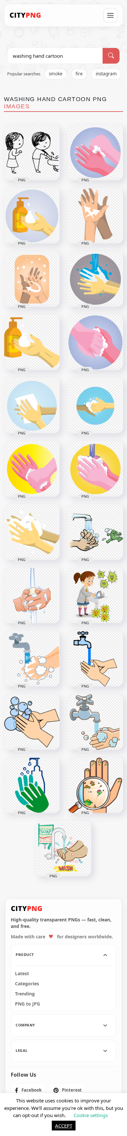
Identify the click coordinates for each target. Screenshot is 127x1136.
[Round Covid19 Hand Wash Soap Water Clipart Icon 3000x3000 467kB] (32, 469)
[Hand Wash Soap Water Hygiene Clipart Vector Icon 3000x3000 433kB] (32, 532)
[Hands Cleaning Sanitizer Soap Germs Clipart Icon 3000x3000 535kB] (95, 342)
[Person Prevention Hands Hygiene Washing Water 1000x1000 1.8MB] (95, 659)
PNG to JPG (27, 1004)
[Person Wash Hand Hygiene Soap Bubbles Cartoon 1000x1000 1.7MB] (32, 722)
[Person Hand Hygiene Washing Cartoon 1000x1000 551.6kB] (95, 722)
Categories (27, 984)
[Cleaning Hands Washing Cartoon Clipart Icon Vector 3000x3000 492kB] (32, 279)
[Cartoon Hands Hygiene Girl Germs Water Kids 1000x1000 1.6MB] (95, 595)
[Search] (111, 56)
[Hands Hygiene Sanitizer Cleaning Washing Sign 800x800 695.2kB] (32, 785)
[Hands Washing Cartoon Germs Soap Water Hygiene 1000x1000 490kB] (95, 532)
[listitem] (28, 1090)
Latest (22, 974)
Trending (25, 994)
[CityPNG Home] (25, 15)
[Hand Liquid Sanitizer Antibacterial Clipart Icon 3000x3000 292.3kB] (32, 342)
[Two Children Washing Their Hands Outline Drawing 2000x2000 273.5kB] (32, 152)
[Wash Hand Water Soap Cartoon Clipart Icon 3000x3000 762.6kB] (95, 279)
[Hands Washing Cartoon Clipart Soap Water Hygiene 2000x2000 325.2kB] (32, 595)
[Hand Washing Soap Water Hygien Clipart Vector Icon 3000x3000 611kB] (95, 469)
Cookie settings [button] (91, 1115)
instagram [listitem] (106, 74)
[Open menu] (110, 15)
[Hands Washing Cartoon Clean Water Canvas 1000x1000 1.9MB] (32, 659)
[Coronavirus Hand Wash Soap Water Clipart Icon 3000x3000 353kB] (95, 405)
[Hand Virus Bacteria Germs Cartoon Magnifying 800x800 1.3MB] (95, 785)
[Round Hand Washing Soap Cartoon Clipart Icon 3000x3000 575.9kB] (95, 152)
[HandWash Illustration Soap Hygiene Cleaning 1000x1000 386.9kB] (63, 848)
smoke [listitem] (56, 74)
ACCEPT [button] (63, 1125)
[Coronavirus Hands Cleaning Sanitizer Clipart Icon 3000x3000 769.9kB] (32, 405)
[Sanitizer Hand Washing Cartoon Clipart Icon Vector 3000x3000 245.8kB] (95, 216)
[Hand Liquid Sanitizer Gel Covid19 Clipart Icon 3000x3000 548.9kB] (32, 216)
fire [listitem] (79, 74)
